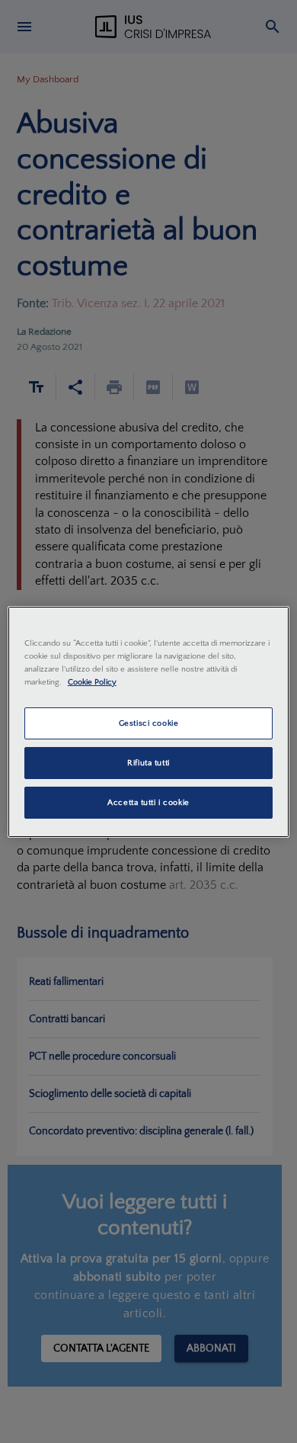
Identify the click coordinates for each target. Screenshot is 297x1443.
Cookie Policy (92, 682)
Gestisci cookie (149, 723)
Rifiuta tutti (148, 763)
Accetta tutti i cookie (148, 802)
